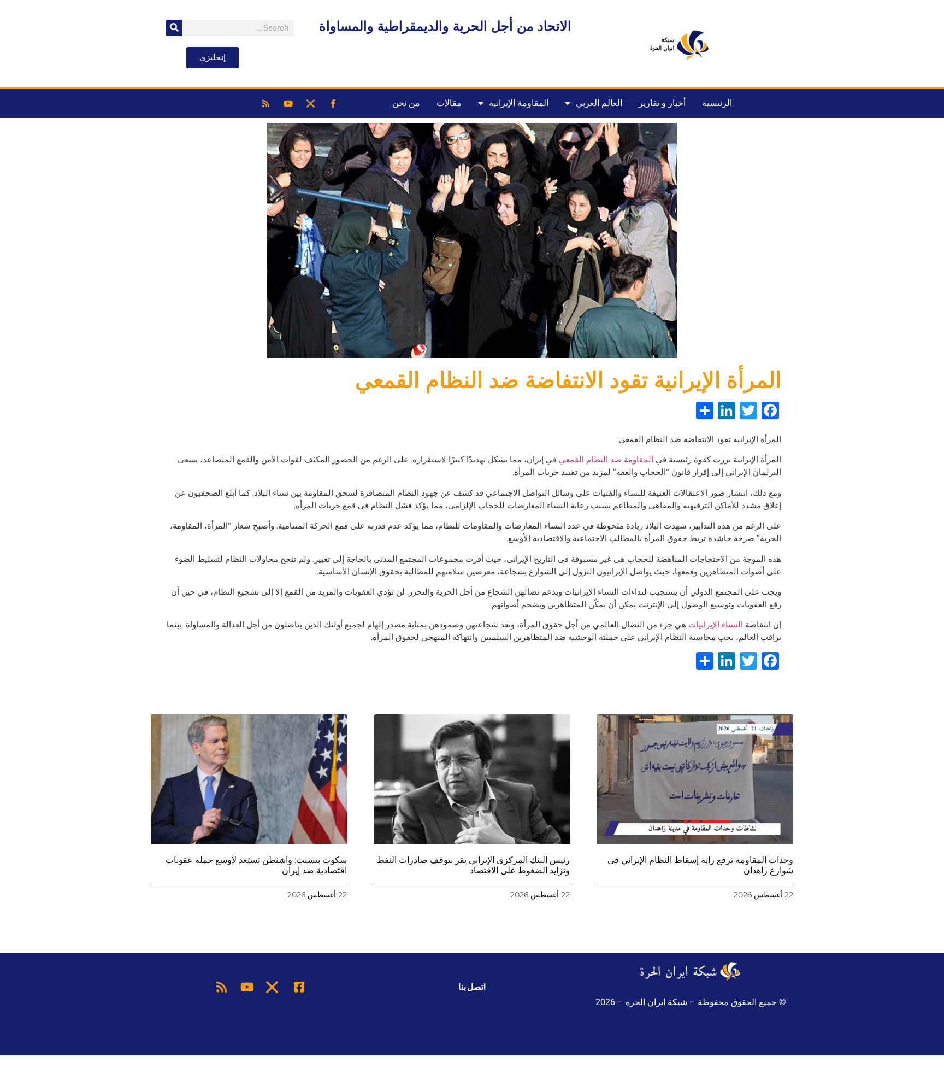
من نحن (406, 103)
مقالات (449, 103)
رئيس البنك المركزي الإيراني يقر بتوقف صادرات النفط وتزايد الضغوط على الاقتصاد (473, 865)
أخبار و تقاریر (662, 103)
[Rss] (265, 103)
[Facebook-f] (332, 103)
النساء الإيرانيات (715, 624)
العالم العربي (599, 103)
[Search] (174, 28)
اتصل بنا (472, 987)
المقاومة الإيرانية (518, 103)
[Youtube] (288, 103)
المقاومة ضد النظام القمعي (606, 459)
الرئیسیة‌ (717, 103)
